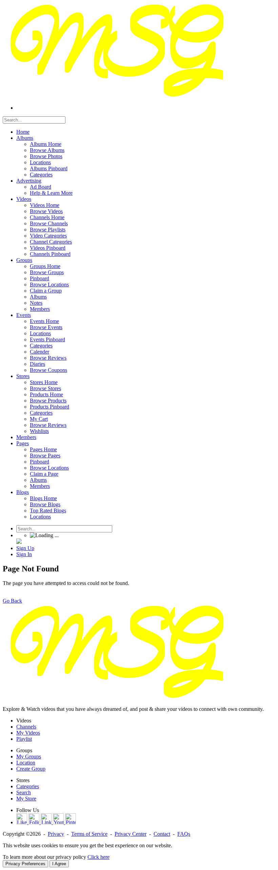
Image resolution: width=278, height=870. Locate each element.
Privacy (56, 834)
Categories (27, 786)
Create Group (30, 769)
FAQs (183, 834)
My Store (26, 798)
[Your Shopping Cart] (19, 542)
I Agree (59, 863)
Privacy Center (130, 834)
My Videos (28, 733)
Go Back (12, 601)
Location (25, 762)
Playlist (24, 739)
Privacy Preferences (25, 863)
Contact (162, 834)
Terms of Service (89, 834)
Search (23, 792)
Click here (98, 857)
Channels (26, 727)
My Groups (28, 756)
